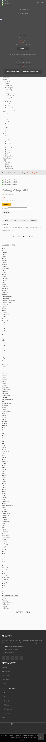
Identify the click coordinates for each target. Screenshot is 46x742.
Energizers (5, 532)
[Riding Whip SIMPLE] (9, 182)
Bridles (7, 83)
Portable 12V (6, 538)
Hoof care (4, 574)
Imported (4, 294)
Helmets (7, 118)
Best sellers (5, 675)
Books (4, 407)
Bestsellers (23, 612)
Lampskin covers (7, 345)
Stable (3, 499)
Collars (4, 509)
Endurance (5, 278)
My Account (5, 693)
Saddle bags (8, 90)
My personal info (7, 709)
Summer (4, 266)
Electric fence (9, 156)
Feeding (7, 136)
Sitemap (4, 684)
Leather (4, 317)
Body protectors (10, 120)
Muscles (4, 560)
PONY (3, 367)
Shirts (3, 453)
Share (14, 220)
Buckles (7, 122)
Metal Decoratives (7, 505)
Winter (4, 419)
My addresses (6, 705)
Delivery (7, 164)
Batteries (4, 517)
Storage (7, 142)
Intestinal (4, 556)
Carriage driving (10, 110)
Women (4, 433)
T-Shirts (4, 457)
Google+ (23, 220)
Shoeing (7, 152)
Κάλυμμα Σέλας (6, 365)
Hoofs (3, 554)
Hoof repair (5, 586)
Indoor (4, 262)
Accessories (8, 144)
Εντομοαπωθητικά (7, 399)
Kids (3, 429)
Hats (3, 443)
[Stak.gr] (23, 26)
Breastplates (8, 85)
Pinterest (33, 220)
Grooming (5, 572)
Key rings (4, 469)
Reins (3, 282)
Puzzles (4, 409)
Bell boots (5, 393)
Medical (4, 576)
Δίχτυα (4, 529)
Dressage (4, 335)
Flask (3, 327)
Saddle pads (8, 98)
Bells (6, 154)
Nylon (3, 319)
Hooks (4, 503)
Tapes (3, 525)
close (22, 740)
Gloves (4, 435)
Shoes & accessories (8, 592)
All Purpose (5, 359)
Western (4, 258)
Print (3, 218)
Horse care (8, 146)
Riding (4, 495)
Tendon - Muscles (7, 578)
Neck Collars (9, 102)
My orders (5, 697)
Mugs (3, 471)
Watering (7, 138)
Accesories (5, 461)
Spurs (6, 126)
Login (3, 717)
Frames (4, 463)
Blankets (7, 104)
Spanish (4, 256)
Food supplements (10, 148)
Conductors (5, 521)
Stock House (5, 608)
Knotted (4, 313)
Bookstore (8, 132)
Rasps (3, 590)
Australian (5, 304)
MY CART (23, 36)
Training (7, 106)
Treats (3, 562)
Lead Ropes (5, 315)
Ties (6, 124)
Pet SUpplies (5, 580)
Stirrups (7, 94)
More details (6, 204)
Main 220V (5, 536)
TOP (41, 738)
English (4, 254)
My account (8, 688)
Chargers (4, 519)
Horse (3, 248)
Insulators (5, 540)
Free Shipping (9, 168)
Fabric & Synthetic (7, 602)
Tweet (6, 220)
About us (7, 162)
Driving (4, 493)
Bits (6, 92)
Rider (3, 401)
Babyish (4, 425)
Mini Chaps (5, 451)
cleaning (7, 140)
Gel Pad (4, 341)
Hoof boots (5, 584)
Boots (7, 116)
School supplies (6, 411)
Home (3, 465)
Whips (7, 128)
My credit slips (6, 701)
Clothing (7, 114)
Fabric (3, 325)
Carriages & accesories (8, 300)
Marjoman (5, 288)
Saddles (7, 81)
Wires (3, 527)
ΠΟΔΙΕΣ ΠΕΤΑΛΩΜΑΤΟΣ (10, 596)
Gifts (6, 130)
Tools (3, 594)
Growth (4, 550)
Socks (3, 455)
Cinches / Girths (10, 96)
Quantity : (5, 208)
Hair (3, 552)
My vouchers (6, 713)
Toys (3, 473)
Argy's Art (5, 286)
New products (6, 671)
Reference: (5, 194)
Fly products (5, 570)
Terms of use (9, 166)
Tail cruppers (9, 88)
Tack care (8, 150)
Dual (3, 534)
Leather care (5, 604)
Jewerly (4, 467)
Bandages (5, 391)
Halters (7, 100)
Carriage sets (5, 298)
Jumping (4, 343)
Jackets (4, 445)
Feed (3, 548)
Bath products (6, 568)
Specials (4, 667)
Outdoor (4, 264)
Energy (4, 546)
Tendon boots (9, 108)
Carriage (4, 252)
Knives (4, 588)
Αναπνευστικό (6, 564)
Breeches (4, 427)
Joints (3, 558)
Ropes (3, 523)
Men (3, 431)
